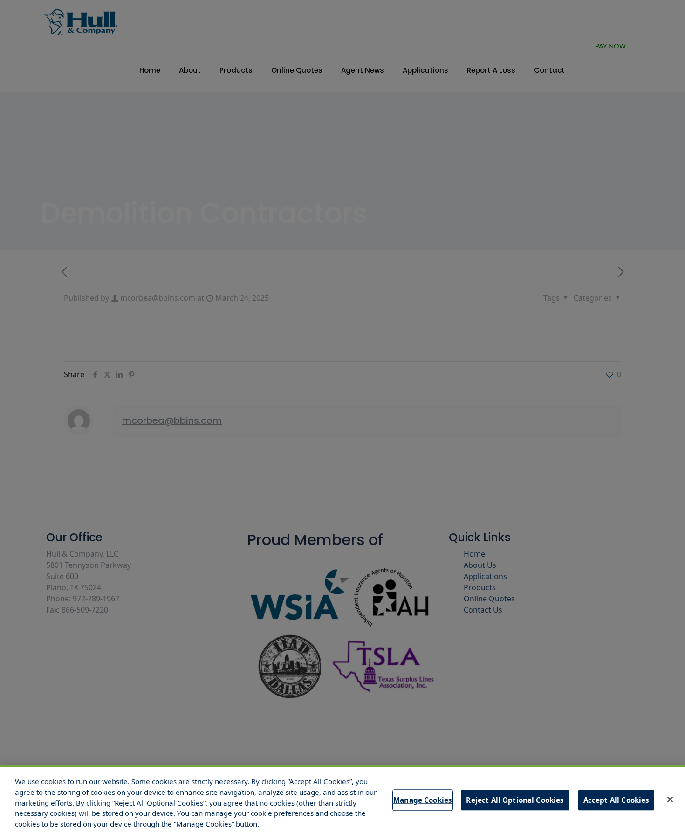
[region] (342, 799)
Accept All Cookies (616, 800)
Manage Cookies (422, 800)
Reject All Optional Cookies (515, 800)
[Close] (670, 799)
